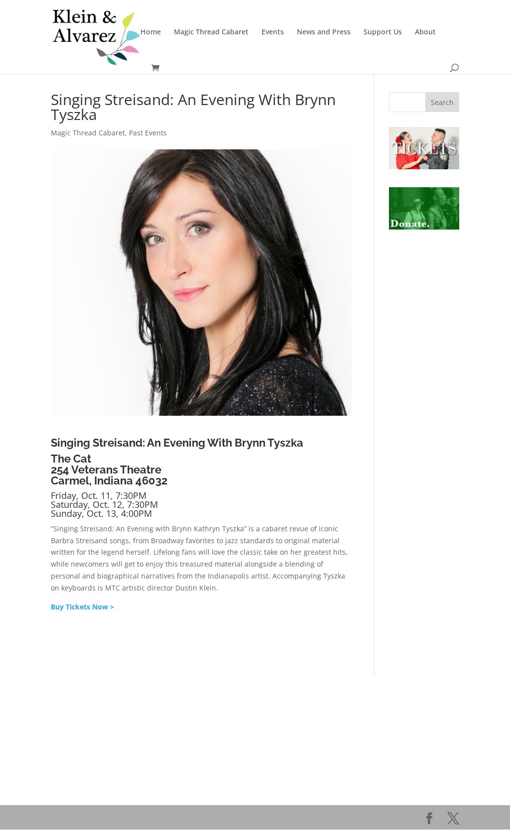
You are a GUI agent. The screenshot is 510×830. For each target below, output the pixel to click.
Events (272, 32)
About (425, 32)
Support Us (383, 32)
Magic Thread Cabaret (211, 32)
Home (150, 32)
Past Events (148, 132)
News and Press (324, 32)
